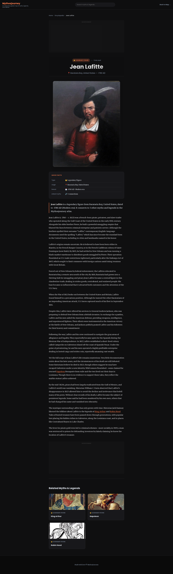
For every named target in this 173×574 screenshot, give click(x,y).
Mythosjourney (11, 3)
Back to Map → (165, 5)
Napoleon (60, 371)
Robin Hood (115, 411)
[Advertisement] (86, 37)
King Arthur (100, 411)
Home (51, 15)
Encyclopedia (59, 15)
